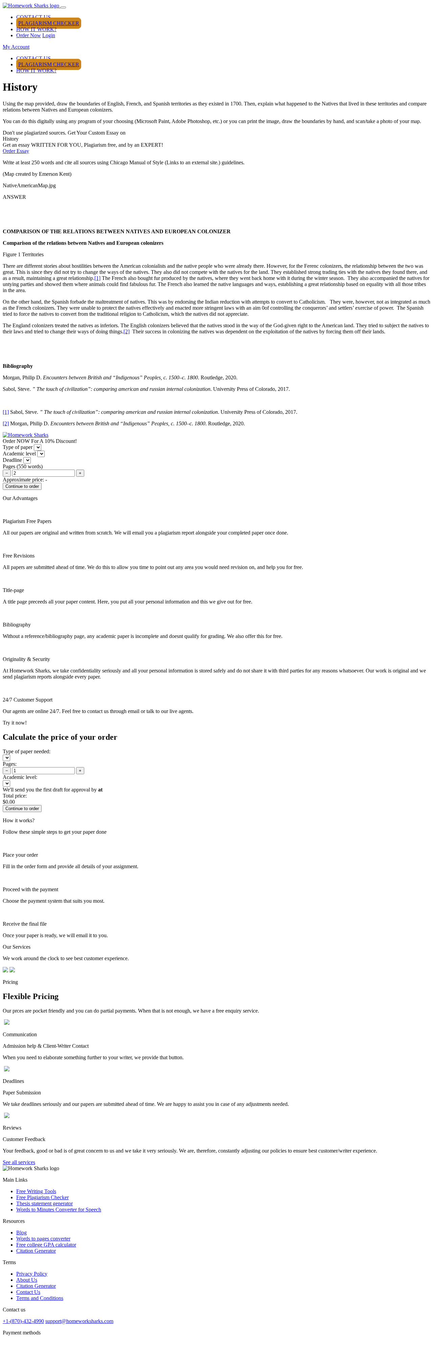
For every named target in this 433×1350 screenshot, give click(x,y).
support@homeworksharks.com (79, 1321)
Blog (21, 1232)
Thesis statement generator (44, 1203)
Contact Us (28, 1292)
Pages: (10, 764)
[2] (126, 331)
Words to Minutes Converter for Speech (58, 1209)
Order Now (28, 35)
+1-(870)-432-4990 (23, 1321)
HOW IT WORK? (36, 29)
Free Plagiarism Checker (42, 1197)
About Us (26, 1280)
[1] (97, 278)
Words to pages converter (43, 1238)
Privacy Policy (31, 1274)
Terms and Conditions (39, 1298)
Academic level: (20, 777)
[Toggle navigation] (63, 7)
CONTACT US (33, 17)
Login (48, 35)
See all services (19, 1162)
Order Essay (16, 151)
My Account (16, 47)
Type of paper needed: (26, 751)
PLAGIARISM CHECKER (48, 23)
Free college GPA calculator (46, 1245)
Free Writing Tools (36, 1191)
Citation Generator (36, 1251)
